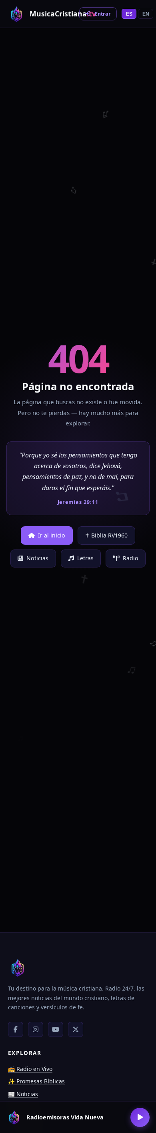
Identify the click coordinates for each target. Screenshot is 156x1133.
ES (129, 14)
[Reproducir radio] (140, 1117)
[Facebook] (15, 1029)
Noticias (37, 558)
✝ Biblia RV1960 (106, 535)
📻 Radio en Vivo (30, 1069)
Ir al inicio (51, 535)
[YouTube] (55, 1029)
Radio (130, 558)
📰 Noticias (23, 1094)
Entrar (103, 13)
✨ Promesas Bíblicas (36, 1081)
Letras (85, 558)
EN (145, 14)
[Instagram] (35, 1029)
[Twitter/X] (75, 1029)
